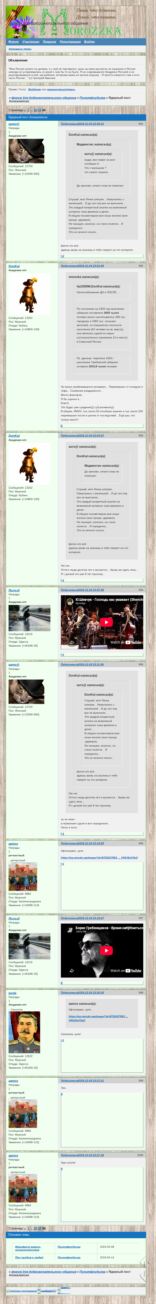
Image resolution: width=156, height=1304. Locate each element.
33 (39, 110)
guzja (12, 993)
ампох (13, 843)
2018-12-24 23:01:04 (91, 265)
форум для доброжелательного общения (43, 97)
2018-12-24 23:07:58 (91, 589)
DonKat (14, 266)
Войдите (34, 89)
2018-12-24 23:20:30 (91, 992)
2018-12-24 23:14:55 (91, 843)
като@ (14, 124)
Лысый (14, 590)
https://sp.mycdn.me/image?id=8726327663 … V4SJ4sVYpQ (99, 857)
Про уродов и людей (29, 1257)
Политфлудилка (92, 97)
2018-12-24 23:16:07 (91, 918)
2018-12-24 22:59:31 (91, 123)
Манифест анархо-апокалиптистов (28, 1248)
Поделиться (69, 123)
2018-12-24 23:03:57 (91, 435)
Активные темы (20, 48)
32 (35, 110)
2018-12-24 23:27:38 (91, 1155)
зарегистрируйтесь (61, 89)
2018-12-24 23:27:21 (91, 1080)
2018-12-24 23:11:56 (91, 664)
